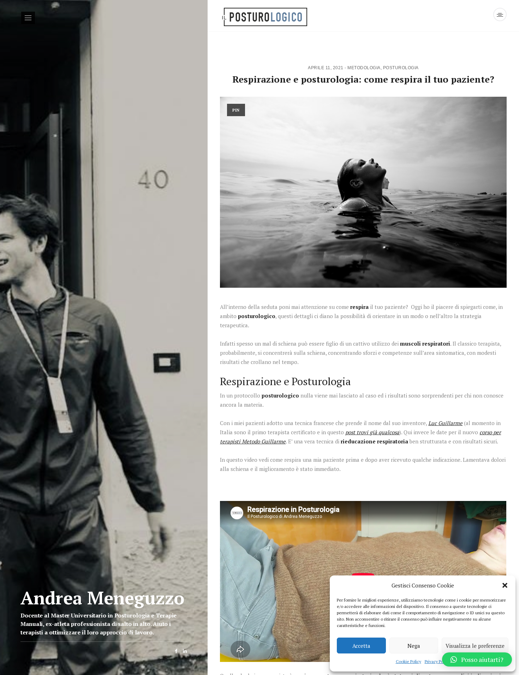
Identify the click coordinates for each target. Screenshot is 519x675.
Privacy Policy (437, 661)
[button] (504, 585)
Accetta (361, 645)
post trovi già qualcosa (372, 432)
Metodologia (364, 67)
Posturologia (401, 67)
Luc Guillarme (445, 422)
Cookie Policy (408, 661)
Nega (413, 645)
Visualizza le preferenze (475, 645)
